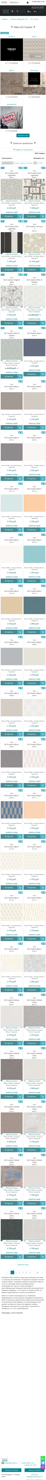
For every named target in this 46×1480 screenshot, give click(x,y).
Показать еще (23, 135)
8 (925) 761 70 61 (31, 1465)
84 (37, 163)
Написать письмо (11, 1470)
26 (37, 1272)
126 (41, 163)
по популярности (7, 163)
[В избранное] (21, 168)
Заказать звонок (35, 1470)
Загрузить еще (23, 1264)
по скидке (29, 163)
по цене (16, 163)
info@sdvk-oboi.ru (10, 1463)
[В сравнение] (19, 168)
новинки (22, 163)
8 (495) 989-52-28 (38, 2)
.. (33, 1272)
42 (35, 163)
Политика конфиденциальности (35, 1475)
